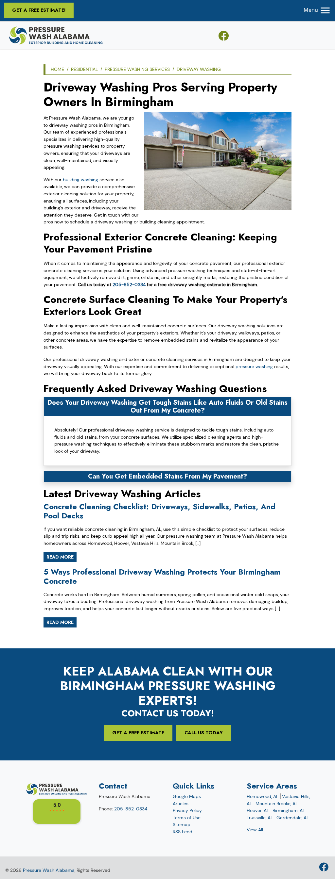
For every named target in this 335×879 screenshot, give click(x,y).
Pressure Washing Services (137, 69)
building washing (80, 180)
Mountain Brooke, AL (277, 803)
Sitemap (181, 824)
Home (57, 69)
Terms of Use (187, 818)
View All (255, 830)
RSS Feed (182, 832)
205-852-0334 (129, 284)
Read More (60, 557)
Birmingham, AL (289, 810)
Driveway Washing (199, 69)
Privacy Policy (187, 810)
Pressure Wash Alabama (49, 870)
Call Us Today (204, 732)
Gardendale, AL (292, 818)
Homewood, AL (262, 796)
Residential (84, 69)
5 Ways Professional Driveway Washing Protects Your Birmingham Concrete (162, 576)
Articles (180, 803)
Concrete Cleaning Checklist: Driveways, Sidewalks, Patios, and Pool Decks (159, 511)
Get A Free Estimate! (38, 10)
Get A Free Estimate (138, 732)
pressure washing (254, 366)
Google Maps (187, 796)
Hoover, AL (258, 810)
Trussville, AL (260, 818)
